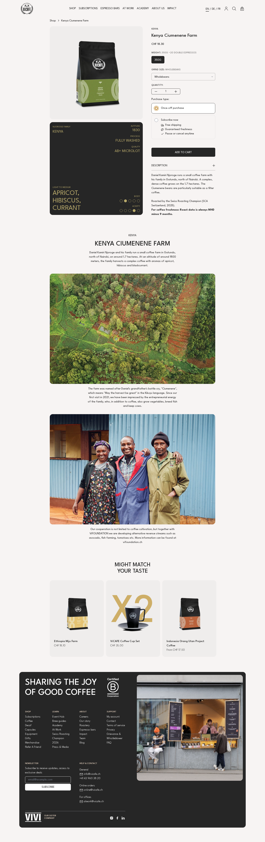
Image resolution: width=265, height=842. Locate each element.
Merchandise (32, 742)
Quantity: (157, 85)
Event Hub (58, 717)
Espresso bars (88, 730)
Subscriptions (88, 8)
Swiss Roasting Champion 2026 (60, 738)
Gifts (28, 738)
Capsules (30, 730)
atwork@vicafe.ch (94, 801)
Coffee (29, 721)
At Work (128, 8)
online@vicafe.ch (93, 790)
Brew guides (59, 721)
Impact (171, 8)
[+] (175, 91)
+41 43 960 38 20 (90, 778)
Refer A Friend (33, 747)
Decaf (28, 725)
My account (113, 717)
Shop (72, 8)
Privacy (111, 730)
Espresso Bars (110, 8)
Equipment (31, 734)
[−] (155, 91)
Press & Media (60, 747)
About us (158, 8)
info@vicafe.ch (92, 774)
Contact (111, 721)
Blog (82, 742)
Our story (85, 721)
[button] (234, 8)
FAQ (109, 742)
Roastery (85, 725)
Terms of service (116, 725)
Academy (143, 8)
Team (82, 738)
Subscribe (48, 787)
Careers (84, 717)
